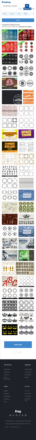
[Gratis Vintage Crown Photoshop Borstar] (26, 219)
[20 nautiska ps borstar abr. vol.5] (10, 255)
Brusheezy (7, 369)
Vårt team (28, 393)
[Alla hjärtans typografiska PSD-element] (10, 47)
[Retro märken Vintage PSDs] (9, 83)
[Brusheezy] (6, 2)
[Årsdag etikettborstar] (26, 293)
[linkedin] (25, 415)
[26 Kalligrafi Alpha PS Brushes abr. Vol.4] (10, 281)
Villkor (6, 427)
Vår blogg (28, 396)
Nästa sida (18, 345)
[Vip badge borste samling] (26, 59)
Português (7, 396)
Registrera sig (27, 8)
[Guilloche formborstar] (10, 293)
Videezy (6, 374)
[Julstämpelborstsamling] (10, 305)
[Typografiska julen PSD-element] (26, 35)
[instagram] (19, 415)
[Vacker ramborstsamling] (10, 122)
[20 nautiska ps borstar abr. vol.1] (26, 195)
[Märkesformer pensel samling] (10, 71)
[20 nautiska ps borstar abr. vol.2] (26, 231)
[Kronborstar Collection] (10, 317)
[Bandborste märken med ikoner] (28, 97)
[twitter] (13, 415)
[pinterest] (16, 415)
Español (6, 393)
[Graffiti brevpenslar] (10, 171)
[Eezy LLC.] (18, 411)
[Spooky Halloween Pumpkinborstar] (26, 329)
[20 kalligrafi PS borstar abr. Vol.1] (10, 219)
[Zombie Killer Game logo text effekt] (10, 147)
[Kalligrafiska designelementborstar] (10, 159)
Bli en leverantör (7, 378)
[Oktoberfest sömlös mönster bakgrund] (8, 268)
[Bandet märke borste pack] (26, 47)
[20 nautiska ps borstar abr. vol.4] (26, 243)
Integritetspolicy (14, 427)
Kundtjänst (28, 374)
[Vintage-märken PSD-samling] (12, 97)
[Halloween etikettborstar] (26, 317)
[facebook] (10, 415)
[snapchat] (22, 415)
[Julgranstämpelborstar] (26, 207)
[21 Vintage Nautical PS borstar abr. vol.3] (10, 243)
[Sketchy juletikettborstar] (26, 147)
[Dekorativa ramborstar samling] (26, 110)
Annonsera (28, 372)
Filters (18, 20)
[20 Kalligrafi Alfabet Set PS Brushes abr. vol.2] (10, 207)
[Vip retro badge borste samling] (26, 71)
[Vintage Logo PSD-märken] (10, 59)
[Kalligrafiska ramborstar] (26, 159)
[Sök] (27, 6)
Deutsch (6, 399)
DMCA (27, 377)
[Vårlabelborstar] (10, 110)
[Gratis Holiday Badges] (26, 83)
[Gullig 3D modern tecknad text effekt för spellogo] (10, 134)
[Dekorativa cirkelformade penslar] (26, 281)
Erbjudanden (28, 369)
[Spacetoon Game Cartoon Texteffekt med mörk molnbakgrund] (26, 134)
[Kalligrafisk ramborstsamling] (10, 183)
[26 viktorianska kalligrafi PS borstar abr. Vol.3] (25, 268)
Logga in (20, 8)
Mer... (5, 401)
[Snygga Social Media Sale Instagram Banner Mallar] (26, 255)
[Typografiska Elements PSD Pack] (10, 35)
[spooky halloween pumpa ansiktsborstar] (10, 329)
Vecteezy (7, 372)
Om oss (27, 391)
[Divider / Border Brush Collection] (26, 183)
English (6, 391)
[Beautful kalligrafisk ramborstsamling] (26, 171)
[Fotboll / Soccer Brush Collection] (10, 231)
